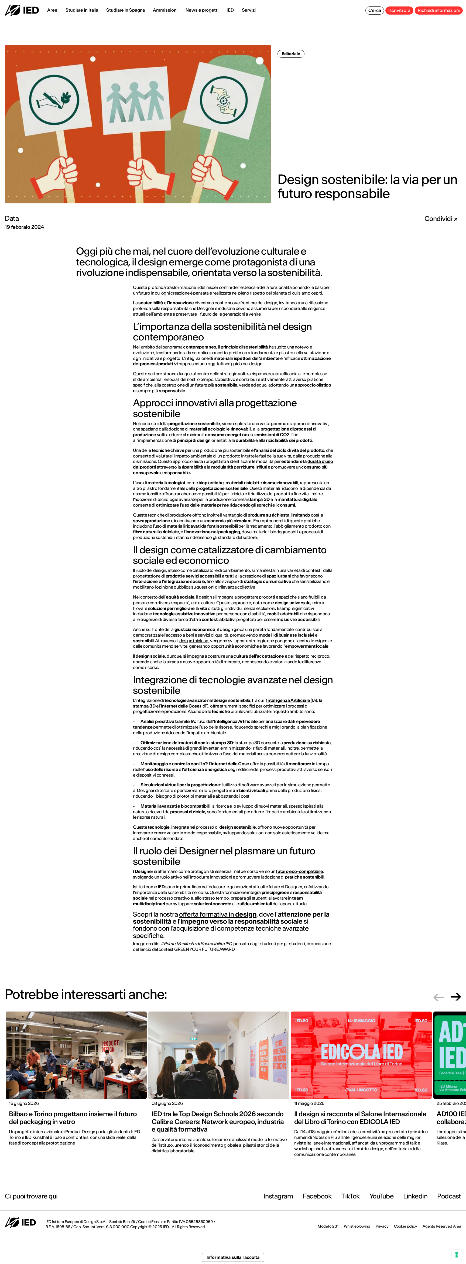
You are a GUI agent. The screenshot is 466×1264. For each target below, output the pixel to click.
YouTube (381, 1196)
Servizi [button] (249, 10)
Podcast (449, 1196)
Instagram (278, 1196)
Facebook (317, 1196)
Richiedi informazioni (439, 10)
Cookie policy (405, 1226)
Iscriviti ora (399, 10)
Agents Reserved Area (442, 1226)
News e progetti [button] (202, 10)
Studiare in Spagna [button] (125, 10)
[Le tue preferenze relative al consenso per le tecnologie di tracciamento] (456, 1254)
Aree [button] (52, 10)
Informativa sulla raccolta (233, 1257)
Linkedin (415, 1196)
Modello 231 (328, 1226)
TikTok (350, 1196)
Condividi (439, 219)
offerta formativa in (217, 914)
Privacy (382, 1226)
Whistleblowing (357, 1226)
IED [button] (230, 10)
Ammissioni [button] (165, 10)
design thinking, (194, 640)
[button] (438, 997)
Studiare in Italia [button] (82, 10)
